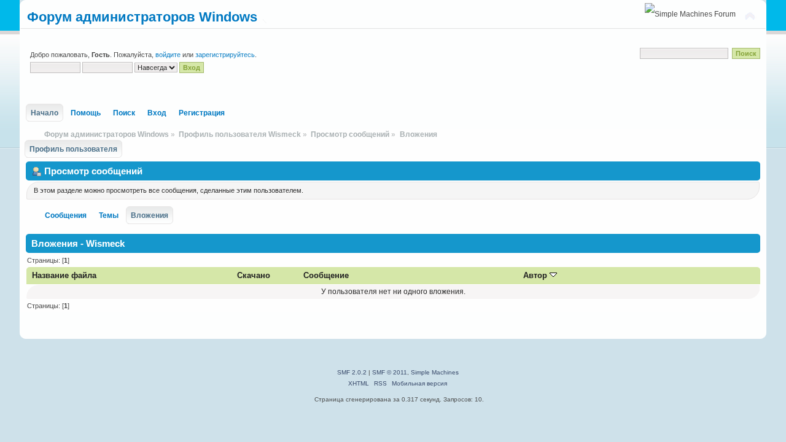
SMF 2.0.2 (352, 372)
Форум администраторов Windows (142, 17)
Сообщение (326, 275)
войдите (168, 54)
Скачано (253, 275)
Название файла (64, 275)
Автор (536, 275)
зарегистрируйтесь (225, 54)
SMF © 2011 (389, 372)
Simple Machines (435, 372)
